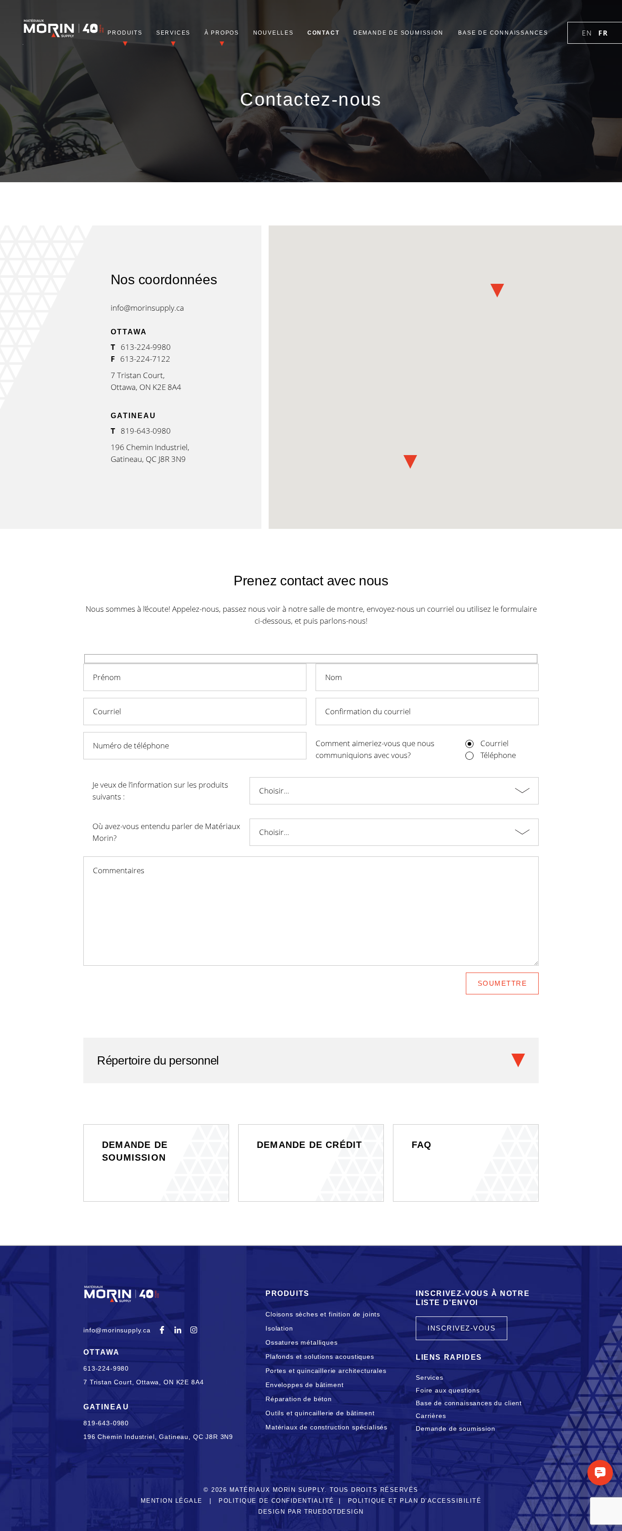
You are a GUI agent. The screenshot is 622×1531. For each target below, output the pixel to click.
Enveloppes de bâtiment (304, 1384)
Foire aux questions (448, 1390)
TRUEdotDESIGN (334, 1511)
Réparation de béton (298, 1399)
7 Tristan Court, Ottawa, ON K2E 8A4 (143, 1382)
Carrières (431, 1415)
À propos (221, 33)
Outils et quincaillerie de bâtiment (319, 1413)
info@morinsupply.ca (147, 307)
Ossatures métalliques (301, 1342)
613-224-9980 (146, 347)
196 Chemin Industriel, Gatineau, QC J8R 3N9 (158, 1436)
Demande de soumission (398, 33)
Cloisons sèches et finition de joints (322, 1314)
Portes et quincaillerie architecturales (326, 1370)
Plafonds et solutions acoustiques (319, 1356)
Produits (124, 33)
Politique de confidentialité (276, 1500)
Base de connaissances (503, 33)
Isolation (279, 1328)
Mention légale (172, 1500)
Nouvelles (273, 33)
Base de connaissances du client (469, 1403)
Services (173, 33)
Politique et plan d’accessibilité (414, 1500)
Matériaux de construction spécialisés (326, 1427)
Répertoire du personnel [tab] (158, 1060)
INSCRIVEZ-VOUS (461, 1328)
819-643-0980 (146, 430)
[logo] (64, 34)
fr (603, 33)
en (587, 33)
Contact (323, 33)
